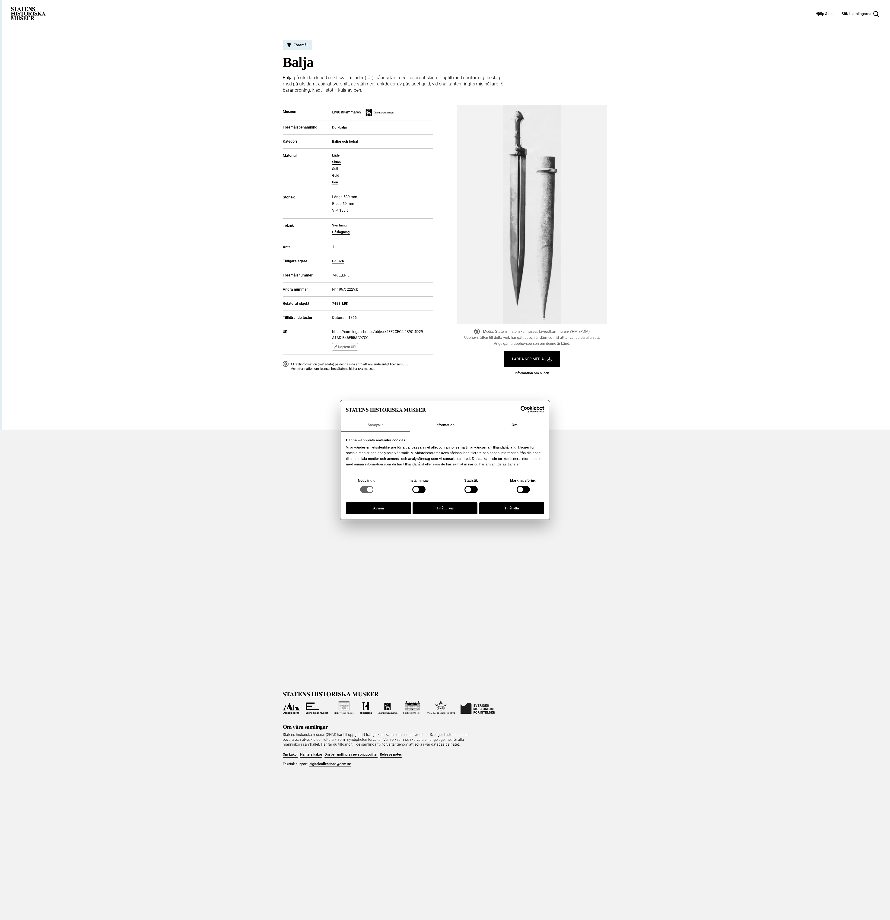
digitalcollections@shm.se (330, 764)
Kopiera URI (347, 347)
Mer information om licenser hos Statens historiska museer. (332, 369)
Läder (336, 155)
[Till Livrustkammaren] (387, 707)
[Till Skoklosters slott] (412, 707)
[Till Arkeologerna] (291, 707)
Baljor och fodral (345, 141)
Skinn (336, 162)
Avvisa (378, 508)
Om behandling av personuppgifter (351, 754)
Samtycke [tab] (376, 425)
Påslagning (341, 232)
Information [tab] (445, 425)
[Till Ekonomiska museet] (317, 707)
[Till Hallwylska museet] (344, 707)
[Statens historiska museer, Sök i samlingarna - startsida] (28, 13)
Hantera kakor (311, 754)
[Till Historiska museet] (366, 707)
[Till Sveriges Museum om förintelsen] (478, 707)
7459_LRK (340, 303)
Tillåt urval (445, 508)
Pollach (338, 261)
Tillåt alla (512, 508)
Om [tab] (514, 425)
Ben (335, 182)
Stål (335, 169)
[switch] (419, 489)
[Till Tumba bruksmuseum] (441, 707)
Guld (335, 175)
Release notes (391, 754)
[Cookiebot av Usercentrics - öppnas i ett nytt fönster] (524, 409)
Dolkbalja (339, 127)
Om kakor (290, 754)
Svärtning (339, 225)
